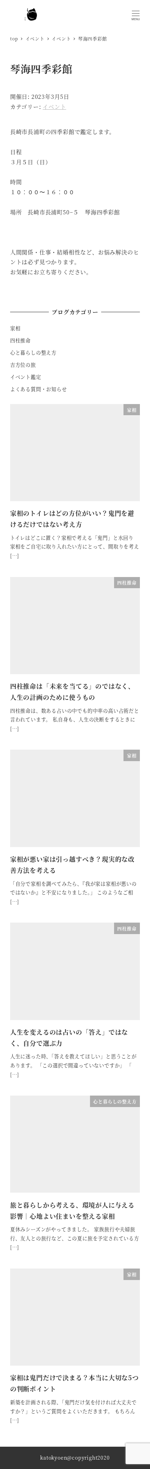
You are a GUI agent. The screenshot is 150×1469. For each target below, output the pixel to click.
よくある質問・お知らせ (38, 389)
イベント (54, 107)
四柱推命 (20, 340)
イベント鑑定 (25, 376)
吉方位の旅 (23, 364)
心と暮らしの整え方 (33, 352)
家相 (15, 328)
